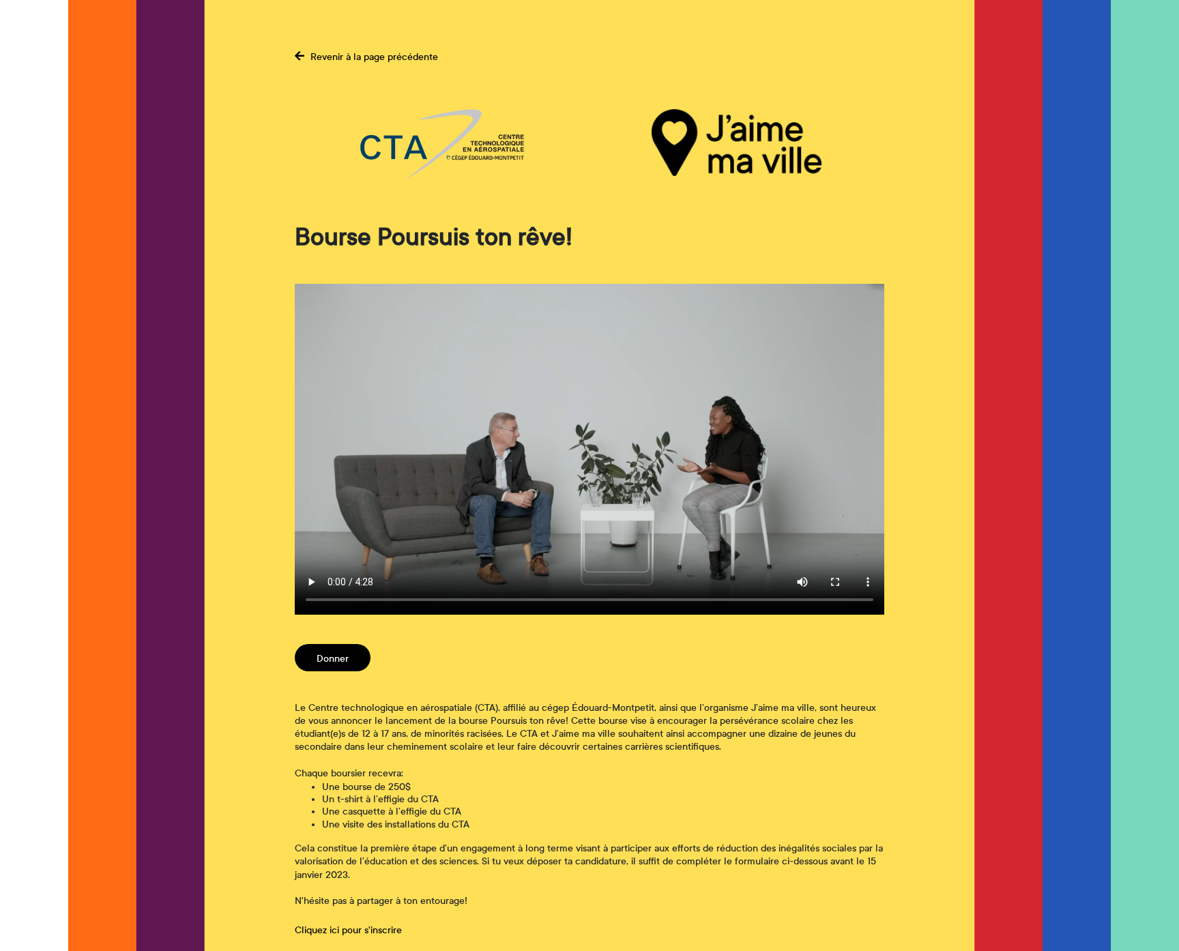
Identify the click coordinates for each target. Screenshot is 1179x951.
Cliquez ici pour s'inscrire (348, 930)
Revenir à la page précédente (373, 57)
